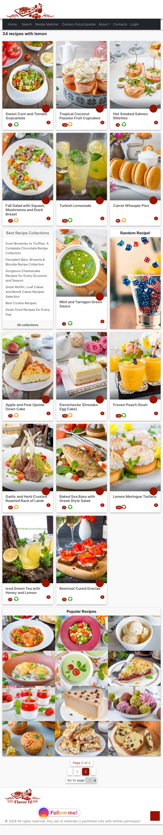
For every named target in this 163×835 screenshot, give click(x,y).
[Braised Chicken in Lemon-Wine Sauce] (28, 668)
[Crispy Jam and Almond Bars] (81, 738)
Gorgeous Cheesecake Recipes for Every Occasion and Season (26, 275)
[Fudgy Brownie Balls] (134, 703)
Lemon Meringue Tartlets (134, 496)
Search (27, 24)
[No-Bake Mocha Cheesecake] (81, 703)
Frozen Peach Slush (130, 405)
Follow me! (64, 813)
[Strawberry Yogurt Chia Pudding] (28, 703)
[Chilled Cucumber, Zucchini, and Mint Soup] (81, 668)
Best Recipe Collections (27, 233)
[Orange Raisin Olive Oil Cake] (134, 738)
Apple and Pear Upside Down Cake (25, 407)
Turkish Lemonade (75, 206)
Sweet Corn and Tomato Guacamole (26, 116)
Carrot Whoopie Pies (131, 206)
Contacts (120, 24)
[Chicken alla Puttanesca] (28, 633)
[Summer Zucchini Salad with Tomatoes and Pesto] (81, 633)
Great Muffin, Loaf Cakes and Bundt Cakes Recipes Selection (25, 291)
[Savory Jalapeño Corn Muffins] (28, 738)
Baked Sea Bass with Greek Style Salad (77, 498)
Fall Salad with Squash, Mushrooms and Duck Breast (25, 210)
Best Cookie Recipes (21, 303)
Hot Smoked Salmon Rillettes (130, 116)
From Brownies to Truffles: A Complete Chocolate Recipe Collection (27, 248)
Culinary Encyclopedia (78, 24)
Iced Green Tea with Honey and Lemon (23, 590)
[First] (69, 771)
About (103, 24)
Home (12, 24)
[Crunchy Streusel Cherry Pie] (134, 668)
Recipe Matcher (47, 24)
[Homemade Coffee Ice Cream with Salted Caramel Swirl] (134, 633)
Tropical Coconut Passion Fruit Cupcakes (79, 116)
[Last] (93, 771)
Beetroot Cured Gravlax (79, 588)
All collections (27, 325)
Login (134, 24)
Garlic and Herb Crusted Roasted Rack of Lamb (26, 498)
